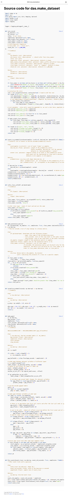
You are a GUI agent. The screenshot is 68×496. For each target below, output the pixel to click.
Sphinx (10, 494)
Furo (23, 494)
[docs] (61, 31)
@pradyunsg (18, 494)
